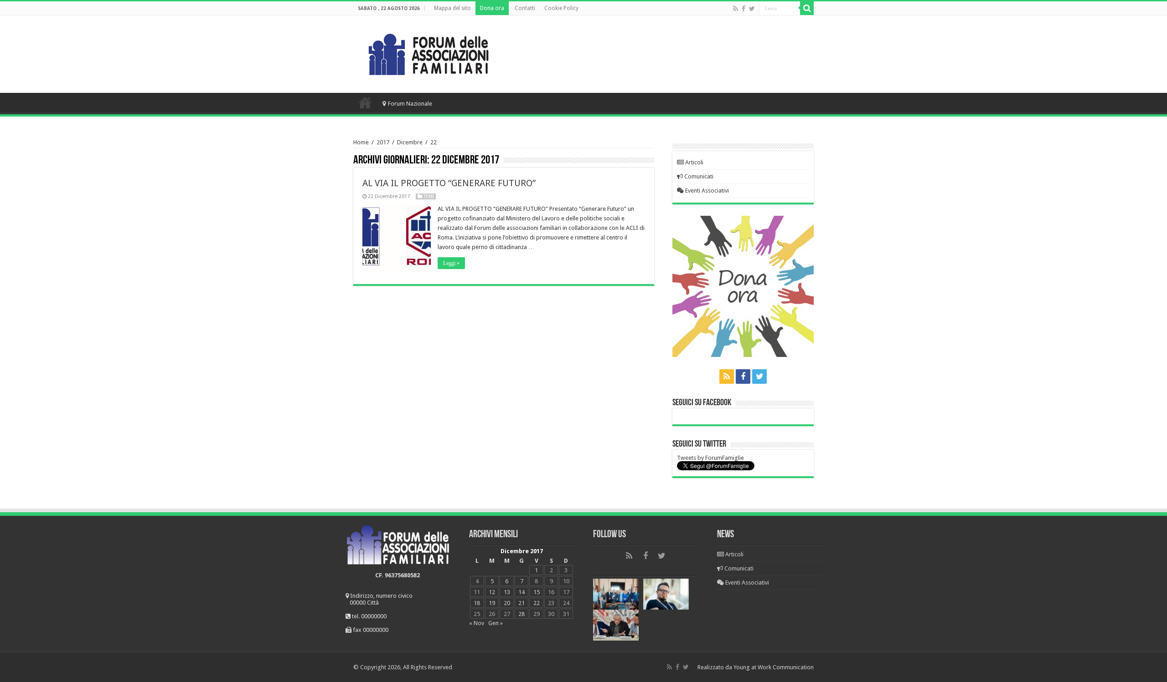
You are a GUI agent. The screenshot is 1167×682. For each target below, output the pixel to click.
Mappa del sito (452, 8)
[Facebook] (743, 8)
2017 (383, 142)
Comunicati (698, 176)
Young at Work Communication (773, 667)
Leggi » (451, 263)
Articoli (693, 162)
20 (507, 603)
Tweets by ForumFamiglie (710, 457)
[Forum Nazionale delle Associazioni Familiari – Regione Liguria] (428, 52)
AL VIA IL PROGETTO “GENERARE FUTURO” (449, 183)
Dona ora (492, 8)
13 (507, 592)
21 (521, 603)
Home (365, 102)
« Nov (476, 623)
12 (492, 592)
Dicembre (410, 142)
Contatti (525, 8)
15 (536, 592)
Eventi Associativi (706, 190)
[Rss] (735, 8)
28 (521, 614)
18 (477, 603)
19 (492, 603)
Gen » (495, 623)
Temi (428, 196)
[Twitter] (752, 8)
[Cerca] (807, 8)
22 (536, 603)
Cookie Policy (561, 8)
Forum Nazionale (410, 103)
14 (521, 592)
